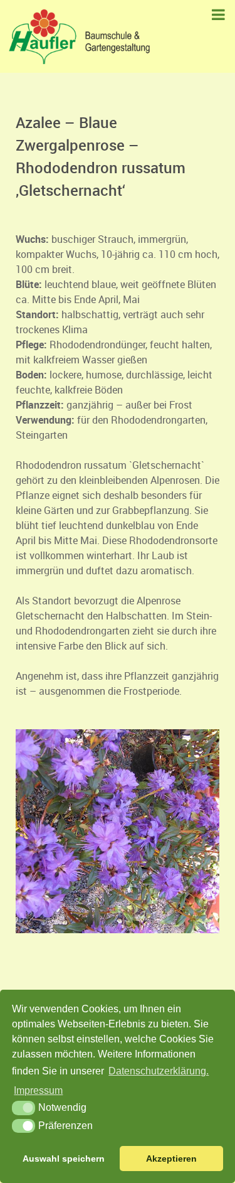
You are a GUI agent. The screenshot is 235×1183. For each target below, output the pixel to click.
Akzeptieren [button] (171, 1159)
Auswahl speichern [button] (64, 1159)
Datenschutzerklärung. (158, 1071)
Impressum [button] (38, 1090)
